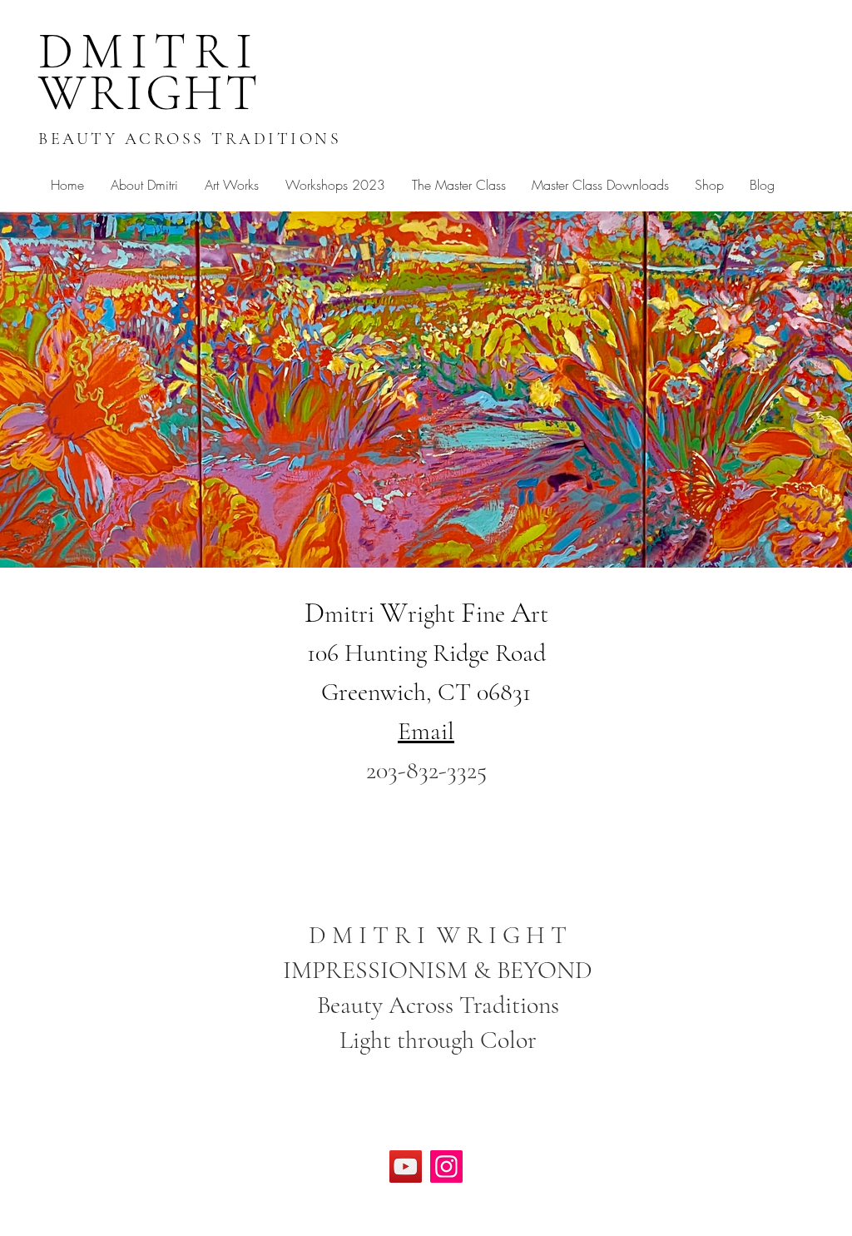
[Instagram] (446, 1166)
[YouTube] (405, 1166)
